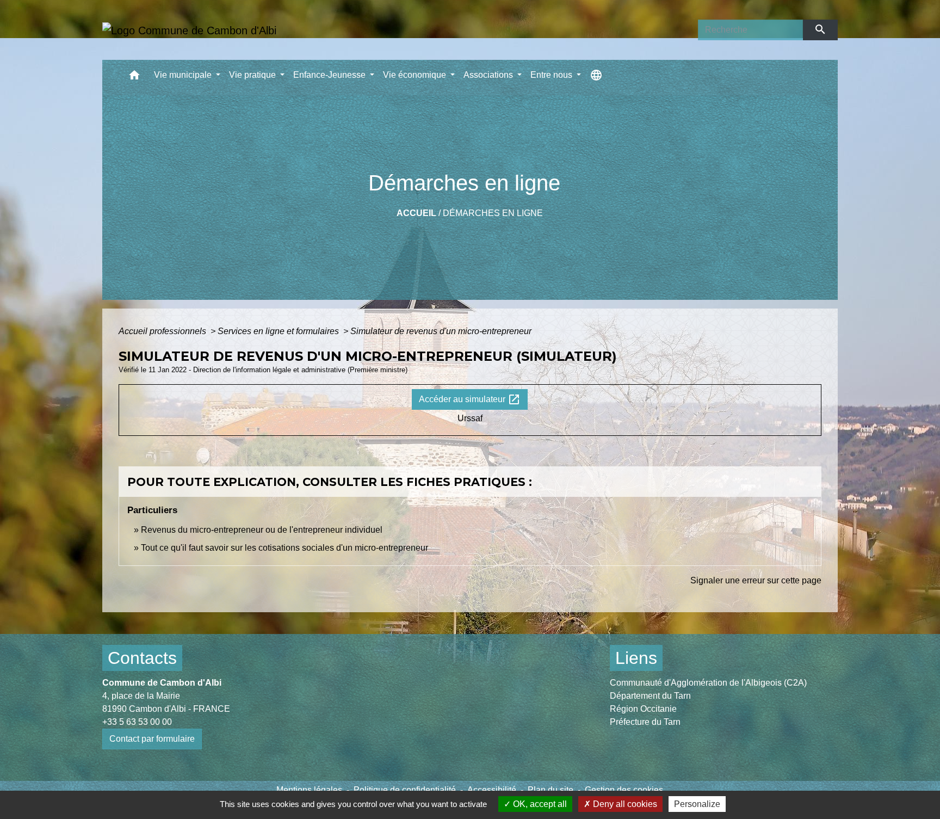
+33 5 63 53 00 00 (137, 721)
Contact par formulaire (152, 738)
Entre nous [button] (552, 74)
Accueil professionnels (163, 331)
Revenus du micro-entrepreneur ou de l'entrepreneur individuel (261, 529)
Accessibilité (491, 790)
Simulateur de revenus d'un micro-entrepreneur (440, 331)
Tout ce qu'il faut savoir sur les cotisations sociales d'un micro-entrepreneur (284, 547)
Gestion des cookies (624, 790)
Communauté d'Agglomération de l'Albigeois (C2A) (708, 682)
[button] (134, 77)
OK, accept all (539, 804)
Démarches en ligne (493, 213)
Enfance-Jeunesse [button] (330, 74)
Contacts (142, 658)
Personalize (697, 804)
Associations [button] (489, 74)
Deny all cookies (624, 804)
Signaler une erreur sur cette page (755, 580)
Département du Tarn (650, 695)
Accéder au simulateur (470, 399)
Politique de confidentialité (405, 790)
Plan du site (550, 790)
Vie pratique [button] (253, 74)
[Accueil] (189, 30)
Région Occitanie (643, 708)
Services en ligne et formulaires (279, 331)
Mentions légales (309, 790)
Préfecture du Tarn (645, 721)
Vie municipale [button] (184, 74)
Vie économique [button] (415, 74)
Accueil (416, 213)
